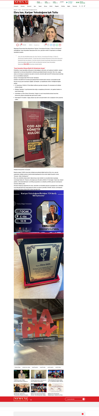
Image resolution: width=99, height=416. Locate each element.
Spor (35, 6)
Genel (19, 9)
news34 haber (58, 367)
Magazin (57, 6)
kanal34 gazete (35, 367)
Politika (63, 6)
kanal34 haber (42, 367)
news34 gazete (50, 367)
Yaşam (40, 6)
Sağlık (68, 6)
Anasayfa (16, 6)
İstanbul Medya (17, 367)
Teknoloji (75, 6)
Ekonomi (29, 6)
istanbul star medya (26, 367)
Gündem (23, 6)
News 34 (15, 9)
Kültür (51, 6)
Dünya (45, 6)
